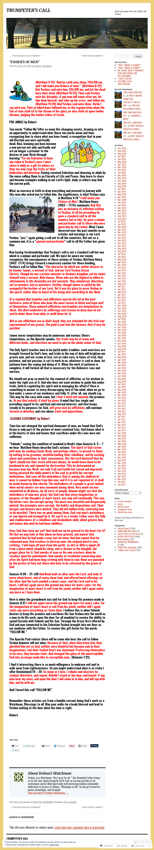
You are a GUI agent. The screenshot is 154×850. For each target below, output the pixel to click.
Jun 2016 (122, 441)
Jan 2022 (122, 270)
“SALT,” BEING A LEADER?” (129, 65)
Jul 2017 (121, 416)
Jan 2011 (121, 484)
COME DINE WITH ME (127, 531)
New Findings (124, 539)
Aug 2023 (122, 218)
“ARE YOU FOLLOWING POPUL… (132, 107)
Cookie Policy (54, 844)
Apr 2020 (122, 327)
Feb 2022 (122, 267)
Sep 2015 (122, 460)
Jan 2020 (122, 335)
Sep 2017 (122, 411)
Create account (125, 501)
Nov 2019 (122, 341)
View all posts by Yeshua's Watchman (48, 793)
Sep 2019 (122, 346)
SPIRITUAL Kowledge (127, 547)
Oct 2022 (122, 246)
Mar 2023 (122, 232)
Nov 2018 (122, 373)
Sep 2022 (122, 248)
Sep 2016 (122, 438)
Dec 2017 (122, 403)
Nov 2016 (122, 435)
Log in (120, 504)
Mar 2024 (122, 199)
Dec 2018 (122, 370)
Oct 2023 (122, 213)
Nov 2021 (122, 275)
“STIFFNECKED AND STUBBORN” (25, 56)
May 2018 (122, 389)
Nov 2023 (122, 210)
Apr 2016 (122, 446)
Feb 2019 (122, 365)
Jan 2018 (122, 400)
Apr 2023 (122, 229)
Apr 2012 (122, 476)
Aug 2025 (122, 153)
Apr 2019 (122, 359)
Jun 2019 (122, 354)
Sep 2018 (122, 378)
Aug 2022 (122, 251)
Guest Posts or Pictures (129, 534)
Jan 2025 (122, 172)
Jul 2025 (122, 156)
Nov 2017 (122, 406)
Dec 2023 (122, 208)
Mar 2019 (122, 362)
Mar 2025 (122, 167)
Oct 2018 (122, 376)
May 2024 (122, 194)
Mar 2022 (122, 265)
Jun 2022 (122, 256)
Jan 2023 (122, 237)
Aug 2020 (122, 316)
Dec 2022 (122, 240)
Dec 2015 (122, 457)
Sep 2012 (122, 473)
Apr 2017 (122, 422)
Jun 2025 (122, 159)
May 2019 (122, 357)
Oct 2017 (122, 408)
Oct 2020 (122, 311)
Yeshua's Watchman (43, 66)
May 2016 (122, 444)
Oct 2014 (122, 468)
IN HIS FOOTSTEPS (126, 536)
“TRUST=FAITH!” (125, 78)
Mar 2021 (122, 297)
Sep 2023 (122, 216)
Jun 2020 (122, 322)
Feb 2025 (122, 170)
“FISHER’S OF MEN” (24, 62)
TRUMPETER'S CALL (28, 10)
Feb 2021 (122, 300)
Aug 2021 (122, 284)
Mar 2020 (122, 330)
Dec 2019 (122, 338)
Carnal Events (124, 528)
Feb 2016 (122, 452)
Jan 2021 (122, 303)
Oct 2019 (122, 343)
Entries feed (123, 506)
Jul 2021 (121, 286)
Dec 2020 (122, 305)
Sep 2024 (122, 183)
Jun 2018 (122, 387)
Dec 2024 (122, 175)
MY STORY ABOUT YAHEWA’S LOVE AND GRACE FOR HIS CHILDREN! (130, 73)
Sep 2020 (122, 313)
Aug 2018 (122, 381)
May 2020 (122, 324)
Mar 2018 (122, 395)
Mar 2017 (122, 425)
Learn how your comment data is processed (79, 827)
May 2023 (122, 227)
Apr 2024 (122, 197)
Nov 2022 (122, 243)
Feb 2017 (122, 427)
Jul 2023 (122, 221)
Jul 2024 (122, 189)
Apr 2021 (122, 294)
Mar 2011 (122, 479)
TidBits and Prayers (127, 550)
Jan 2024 (122, 205)
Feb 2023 (122, 235)
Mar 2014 (122, 471)
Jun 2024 (122, 191)
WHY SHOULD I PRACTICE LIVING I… (133, 127)
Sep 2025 (122, 151)
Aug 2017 (122, 414)
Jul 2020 (122, 319)
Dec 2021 (122, 273)
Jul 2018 (121, 384)
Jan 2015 (122, 465)
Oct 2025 (122, 148)
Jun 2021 (122, 289)
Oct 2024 (122, 180)
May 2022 (122, 259)
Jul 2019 (121, 351)
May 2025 (122, 161)
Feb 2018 (122, 397)
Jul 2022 (122, 254)
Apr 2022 (122, 262)
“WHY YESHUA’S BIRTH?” (94, 56)
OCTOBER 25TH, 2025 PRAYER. (125, 82)
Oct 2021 (122, 278)
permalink (72, 802)
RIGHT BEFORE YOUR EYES (132, 97)
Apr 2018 (122, 392)
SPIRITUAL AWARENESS (42, 802)
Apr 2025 (122, 164)
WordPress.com (125, 512)
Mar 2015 (122, 463)
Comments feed (125, 509)
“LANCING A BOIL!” (132, 117)
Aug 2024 (122, 186)
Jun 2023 (122, 224)
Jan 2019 (122, 368)
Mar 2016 (122, 449)
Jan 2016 (122, 454)
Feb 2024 (122, 202)
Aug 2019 (122, 349)
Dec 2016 (122, 433)
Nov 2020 (122, 308)
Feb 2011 (121, 482)
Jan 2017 (122, 430)
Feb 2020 (122, 332)
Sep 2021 (122, 281)
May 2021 (122, 292)
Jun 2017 (122, 419)
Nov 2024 (122, 178)
